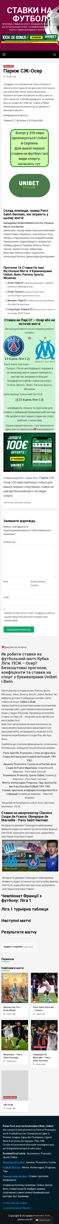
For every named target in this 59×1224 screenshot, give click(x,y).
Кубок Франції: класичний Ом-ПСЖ (23, 394)
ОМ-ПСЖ (8, 1105)
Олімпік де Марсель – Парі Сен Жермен (29, 794)
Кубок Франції (39, 1047)
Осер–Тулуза (15, 291)
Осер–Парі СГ (16, 282)
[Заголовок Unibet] (29, 38)
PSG (36, 1140)
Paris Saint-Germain (22, 502)
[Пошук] (54, 54)
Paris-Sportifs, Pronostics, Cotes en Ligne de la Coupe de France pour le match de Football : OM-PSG (30, 756)
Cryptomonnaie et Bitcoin (16, 1207)
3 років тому (11, 1014)
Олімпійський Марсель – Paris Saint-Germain (29, 768)
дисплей (28, 947)
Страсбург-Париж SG (20, 309)
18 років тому (11, 77)
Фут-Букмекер (21, 1196)
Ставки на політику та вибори (19, 1184)
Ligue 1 (45, 1133)
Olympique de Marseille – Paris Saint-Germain (42, 1057)
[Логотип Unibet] (29, 195)
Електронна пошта (38, 583)
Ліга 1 (6, 1000)
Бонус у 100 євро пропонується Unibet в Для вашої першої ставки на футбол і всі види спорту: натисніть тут (29, 148)
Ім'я (5, 581)
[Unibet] (29, 451)
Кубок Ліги (8, 66)
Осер (10, 502)
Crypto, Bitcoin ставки (15, 1202)
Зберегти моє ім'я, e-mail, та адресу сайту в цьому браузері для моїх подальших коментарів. (29, 616)
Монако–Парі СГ (17, 300)
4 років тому (40, 1014)
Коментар (10, 541)
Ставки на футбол (29, 14)
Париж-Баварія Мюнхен (19, 425)
